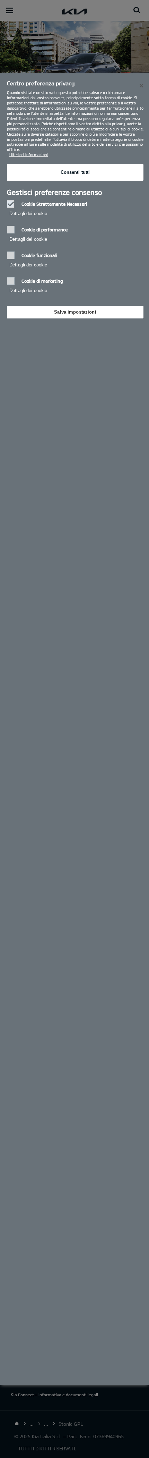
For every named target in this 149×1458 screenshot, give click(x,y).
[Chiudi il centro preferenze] (141, 85)
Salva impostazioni (75, 312)
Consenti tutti (75, 172)
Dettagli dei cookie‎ (28, 213)
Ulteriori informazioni (28, 154)
